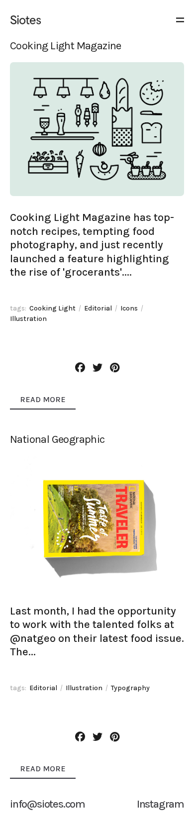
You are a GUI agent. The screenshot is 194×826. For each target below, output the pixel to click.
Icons (129, 308)
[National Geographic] (97, 523)
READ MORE (43, 399)
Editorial (98, 308)
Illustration (28, 318)
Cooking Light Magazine (65, 45)
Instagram (160, 804)
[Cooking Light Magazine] (97, 129)
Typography (130, 688)
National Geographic (57, 439)
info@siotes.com (47, 804)
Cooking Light (52, 308)
